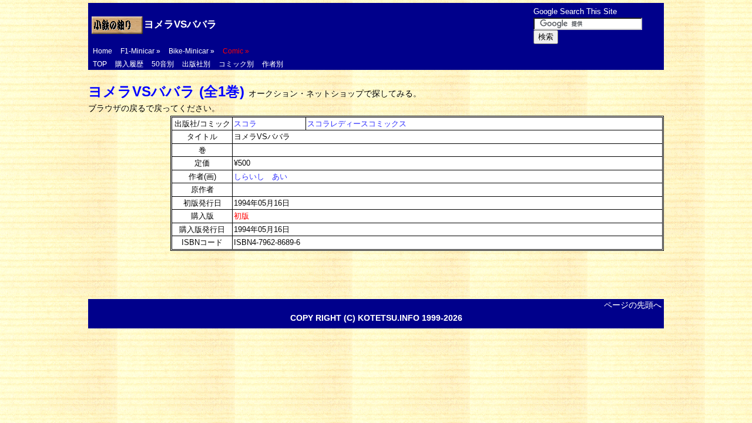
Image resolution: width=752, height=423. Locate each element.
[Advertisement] (393, 24)
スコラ (245, 123)
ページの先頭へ (633, 305)
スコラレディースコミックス (357, 123)
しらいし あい (260, 176)
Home (102, 51)
